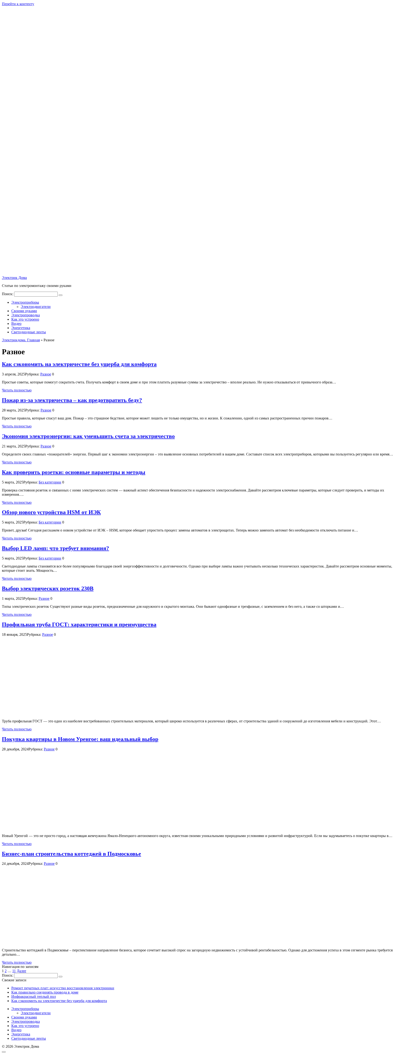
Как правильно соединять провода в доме (44, 992)
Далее (21, 971)
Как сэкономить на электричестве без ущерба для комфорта (59, 1001)
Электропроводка (25, 315)
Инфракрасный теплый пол (33, 997)
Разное (45, 374)
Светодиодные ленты (28, 332)
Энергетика (20, 328)
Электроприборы (25, 302)
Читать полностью (17, 390)
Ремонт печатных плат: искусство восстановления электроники (62, 988)
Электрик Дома (14, 278)
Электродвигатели (36, 307)
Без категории (50, 482)
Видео (16, 324)
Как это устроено (25, 319)
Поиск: (8, 294)
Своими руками (24, 311)
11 (14, 971)
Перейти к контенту (18, 4)
